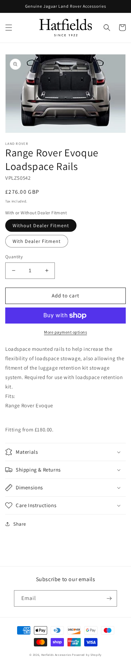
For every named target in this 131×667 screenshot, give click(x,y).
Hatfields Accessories (56, 655)
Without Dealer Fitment (41, 225)
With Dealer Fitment (37, 241)
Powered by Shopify (87, 655)
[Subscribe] (109, 598)
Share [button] (19, 524)
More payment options (65, 332)
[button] (8, 27)
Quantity (14, 257)
